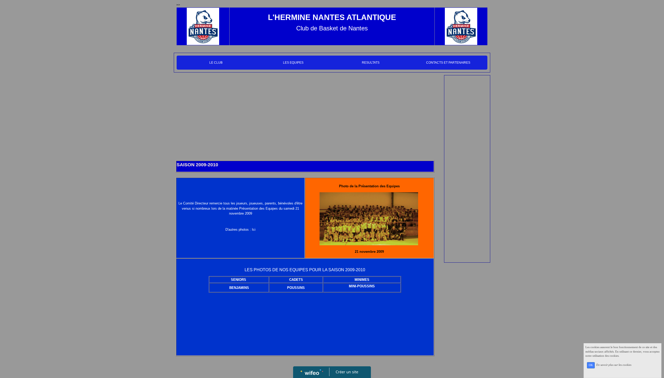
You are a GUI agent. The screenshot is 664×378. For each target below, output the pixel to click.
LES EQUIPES (293, 62)
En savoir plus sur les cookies (613, 365)
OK (591, 365)
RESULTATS (370, 62)
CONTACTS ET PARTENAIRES (448, 62)
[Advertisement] (305, 116)
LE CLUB (216, 62)
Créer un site (347, 371)
